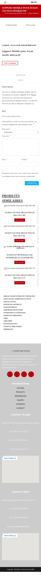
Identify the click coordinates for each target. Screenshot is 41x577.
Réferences (20, 396)
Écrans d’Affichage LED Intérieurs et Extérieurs (19, 256)
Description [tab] (20, 75)
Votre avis (6, 136)
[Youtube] (31, 374)
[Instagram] (17, 374)
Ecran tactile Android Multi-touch (23, 45)
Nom (4, 159)
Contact (20, 408)
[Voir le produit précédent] (3, 25)
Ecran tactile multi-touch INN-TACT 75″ (19, 276)
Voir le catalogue (10, 63)
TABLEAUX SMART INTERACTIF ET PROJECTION (19, 296)
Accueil (20, 388)
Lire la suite (20, 220)
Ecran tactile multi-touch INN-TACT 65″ (19, 234)
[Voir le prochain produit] (37, 25)
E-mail (25, 159)
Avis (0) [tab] (20, 80)
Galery (20, 400)
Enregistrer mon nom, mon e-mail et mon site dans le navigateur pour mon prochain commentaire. (20, 174)
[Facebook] (10, 374)
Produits (20, 392)
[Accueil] (2, 13)
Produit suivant (30, 25)
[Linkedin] (24, 374)
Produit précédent (11, 25)
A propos (20, 404)
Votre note (6, 129)
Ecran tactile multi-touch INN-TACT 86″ (19, 214)
